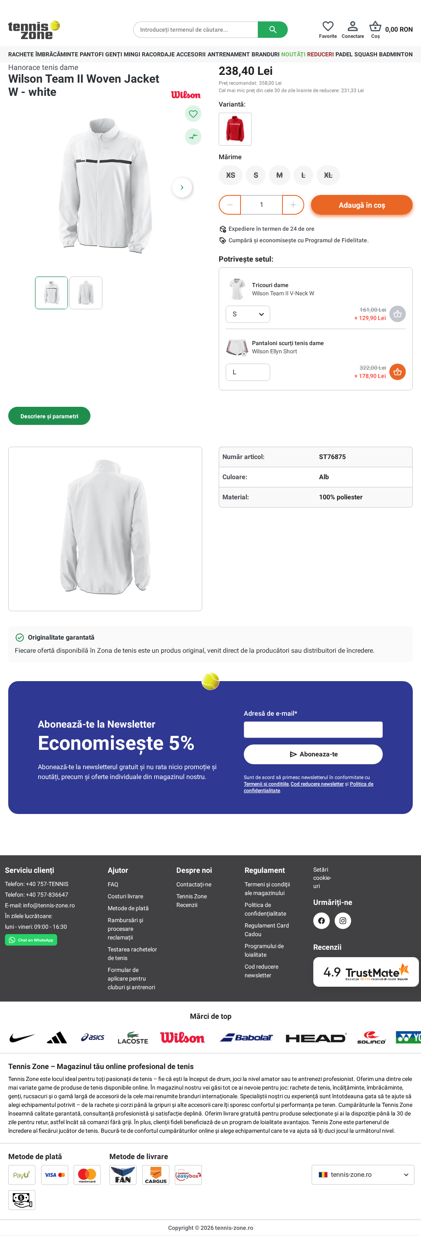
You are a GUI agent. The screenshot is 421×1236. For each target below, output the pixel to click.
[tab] (49, 416)
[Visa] (54, 1175)
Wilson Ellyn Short (274, 351)
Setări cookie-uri (321, 877)
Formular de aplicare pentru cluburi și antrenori (131, 978)
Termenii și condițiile (266, 784)
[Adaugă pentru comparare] (193, 136)
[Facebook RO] (321, 920)
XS (234, 177)
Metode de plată (128, 908)
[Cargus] (155, 1175)
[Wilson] (185, 94)
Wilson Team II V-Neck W (283, 293)
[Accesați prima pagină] (34, 29)
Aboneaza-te (319, 754)
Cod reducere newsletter (317, 784)
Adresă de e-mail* (270, 713)
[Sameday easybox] (188, 1175)
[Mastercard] (87, 1175)
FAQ (113, 884)
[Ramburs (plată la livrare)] (21, 1200)
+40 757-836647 (47, 894)
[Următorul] (182, 187)
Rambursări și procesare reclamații (125, 929)
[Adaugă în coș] (397, 372)
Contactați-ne (193, 884)
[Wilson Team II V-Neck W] (237, 288)
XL (332, 177)
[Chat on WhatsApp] (31, 938)
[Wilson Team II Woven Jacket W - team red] (235, 129)
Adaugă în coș (362, 205)
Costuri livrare (125, 896)
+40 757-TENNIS (47, 884)
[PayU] (21, 1175)
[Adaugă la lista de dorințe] (193, 113)
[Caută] (273, 29)
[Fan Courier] (122, 1175)
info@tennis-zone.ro (49, 905)
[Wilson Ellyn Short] (237, 346)
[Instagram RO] (343, 920)
